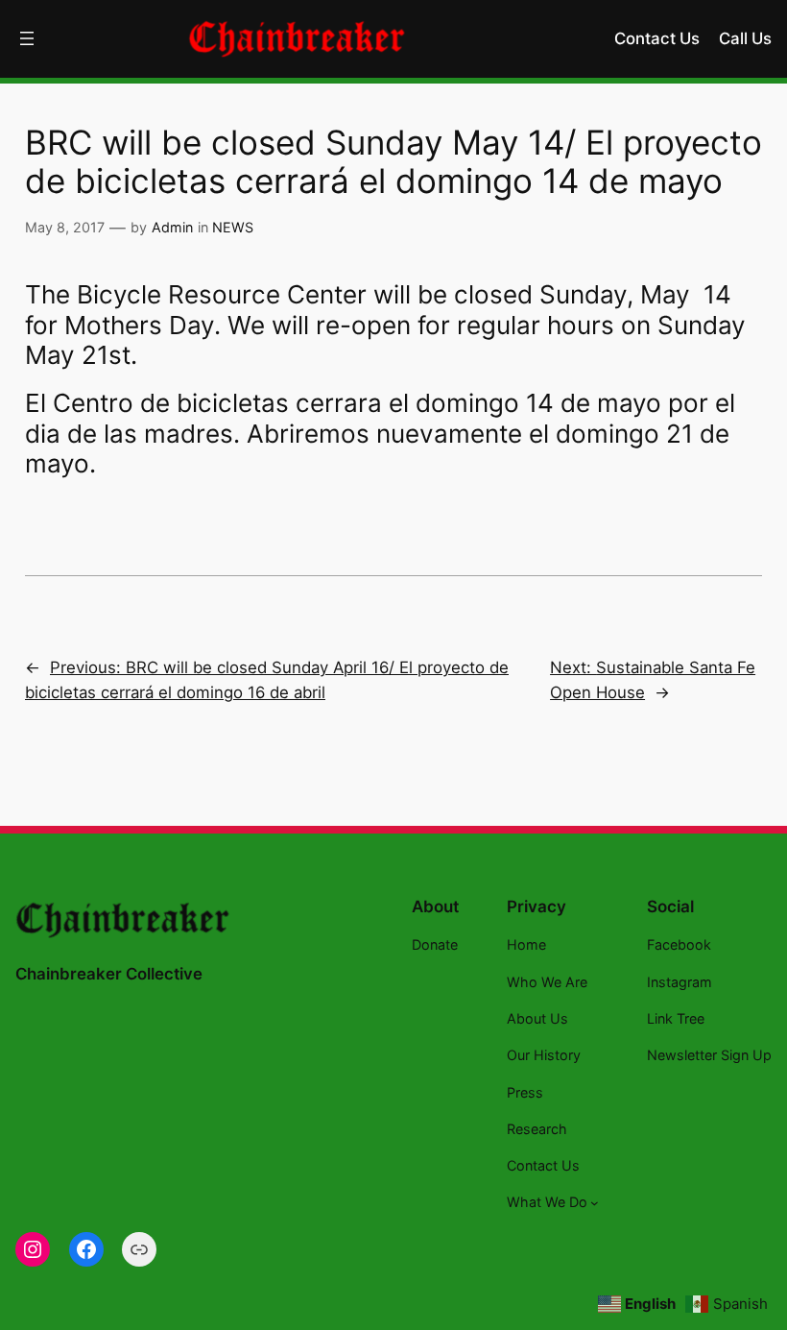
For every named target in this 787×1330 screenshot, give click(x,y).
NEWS (232, 227)
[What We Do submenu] (594, 1202)
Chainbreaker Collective (109, 973)
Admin (172, 227)
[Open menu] (26, 38)
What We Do (547, 1202)
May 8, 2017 (65, 227)
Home (526, 944)
